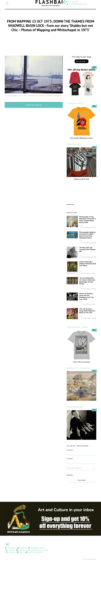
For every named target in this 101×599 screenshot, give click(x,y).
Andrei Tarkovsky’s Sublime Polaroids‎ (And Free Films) (87, 263)
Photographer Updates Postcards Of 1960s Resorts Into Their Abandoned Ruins (87, 235)
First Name (70, 450)
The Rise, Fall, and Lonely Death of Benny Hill (87, 249)
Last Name (70, 458)
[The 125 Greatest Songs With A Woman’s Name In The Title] (72, 313)
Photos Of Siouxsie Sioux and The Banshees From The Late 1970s (86, 296)
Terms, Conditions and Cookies (37, 550)
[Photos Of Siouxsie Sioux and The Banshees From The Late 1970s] (72, 297)
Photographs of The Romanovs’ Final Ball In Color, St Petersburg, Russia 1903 (87, 219)
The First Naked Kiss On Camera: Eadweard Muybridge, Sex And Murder (87, 281)
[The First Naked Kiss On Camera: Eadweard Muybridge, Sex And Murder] (72, 280)
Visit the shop (80, 61)
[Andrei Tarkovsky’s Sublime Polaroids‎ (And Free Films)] (72, 267)
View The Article (33, 105)
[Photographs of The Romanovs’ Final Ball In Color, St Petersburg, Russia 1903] (72, 221)
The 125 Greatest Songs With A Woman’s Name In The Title (87, 311)
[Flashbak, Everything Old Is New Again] (50, 3)
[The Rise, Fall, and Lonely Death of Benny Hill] (72, 252)
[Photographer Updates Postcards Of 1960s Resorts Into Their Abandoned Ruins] (72, 234)
